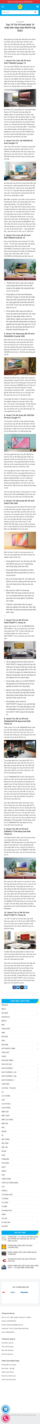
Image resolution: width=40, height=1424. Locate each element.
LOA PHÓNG (6, 1108)
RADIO (4, 1171)
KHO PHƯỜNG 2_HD (9, 1072)
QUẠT (4, 1167)
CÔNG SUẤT (6, 1029)
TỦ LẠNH (5, 1203)
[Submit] (35, 12)
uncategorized (7, 1210)
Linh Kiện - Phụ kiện (9, 1088)
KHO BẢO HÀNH (7, 1060)
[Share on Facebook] (14, 987)
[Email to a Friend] (22, 987)
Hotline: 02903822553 (9, 1321)
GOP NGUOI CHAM (8, 1048)
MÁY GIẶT (5, 1112)
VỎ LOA (4, 1218)
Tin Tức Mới (20, 22)
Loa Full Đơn (6, 1104)
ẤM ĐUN (5, 1005)
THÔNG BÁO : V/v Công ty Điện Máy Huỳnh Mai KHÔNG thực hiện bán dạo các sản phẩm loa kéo (23, 1239)
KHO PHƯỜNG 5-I (8, 1080)
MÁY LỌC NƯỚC (7, 1120)
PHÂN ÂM (5, 1159)
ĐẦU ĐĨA (5, 1037)
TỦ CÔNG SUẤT (7, 1195)
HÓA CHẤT (5, 1052)
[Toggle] (37, 1013)
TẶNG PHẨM (6, 1179)
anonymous (6, 1017)
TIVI (3, 1187)
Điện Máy (5, 1045)
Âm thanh (5, 1013)
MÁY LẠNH (5, 1116)
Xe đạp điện (6, 1222)
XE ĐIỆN (5, 1226)
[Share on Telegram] (25, 987)
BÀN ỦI (4, 1021)
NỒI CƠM (5, 1143)
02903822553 (27, 2)
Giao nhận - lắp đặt (8, 1368)
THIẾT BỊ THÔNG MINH (10, 1183)
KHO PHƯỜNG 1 (7, 1068)
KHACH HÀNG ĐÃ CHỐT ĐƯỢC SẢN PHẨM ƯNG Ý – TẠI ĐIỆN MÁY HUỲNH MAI (23, 1267)
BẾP (3, 1025)
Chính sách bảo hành (9, 1379)
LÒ (2, 1092)
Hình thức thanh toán (9, 1376)
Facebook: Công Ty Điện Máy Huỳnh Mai (15, 1328)
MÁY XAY (5, 1123)
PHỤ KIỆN (5, 1163)
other (3, 1155)
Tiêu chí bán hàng (7, 1347)
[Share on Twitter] (18, 987)
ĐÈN (3, 1041)
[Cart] (37, 6)
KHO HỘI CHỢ (7, 1064)
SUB (3, 1175)
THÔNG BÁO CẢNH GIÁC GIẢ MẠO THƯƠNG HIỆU (20, 1246)
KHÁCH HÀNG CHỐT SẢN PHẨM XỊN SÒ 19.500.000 (22, 1253)
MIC (3, 1127)
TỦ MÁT (4, 1206)
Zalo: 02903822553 (8, 1332)
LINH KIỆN (5, 1084)
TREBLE (4, 1191)
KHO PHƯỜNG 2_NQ (9, 1076)
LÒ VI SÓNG (6, 1096)
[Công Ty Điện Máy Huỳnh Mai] (20, 7)
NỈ (2, 1135)
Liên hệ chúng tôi (7, 1354)
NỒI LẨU (5, 1147)
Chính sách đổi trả (8, 1372)
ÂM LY (4, 1009)
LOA (3, 1100)
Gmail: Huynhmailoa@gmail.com (12, 1325)
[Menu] (3, 6)
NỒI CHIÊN (5, 1139)
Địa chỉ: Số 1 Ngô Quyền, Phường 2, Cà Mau (16, 1317)
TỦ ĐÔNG (5, 1199)
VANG (4, 1214)
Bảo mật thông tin (8, 1350)
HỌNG (4, 1056)
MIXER (4, 1131)
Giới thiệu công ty (7, 1343)
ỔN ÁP (4, 1151)
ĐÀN (3, 1033)
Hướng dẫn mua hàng (9, 1365)
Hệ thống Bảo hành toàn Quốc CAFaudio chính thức (22, 1260)
